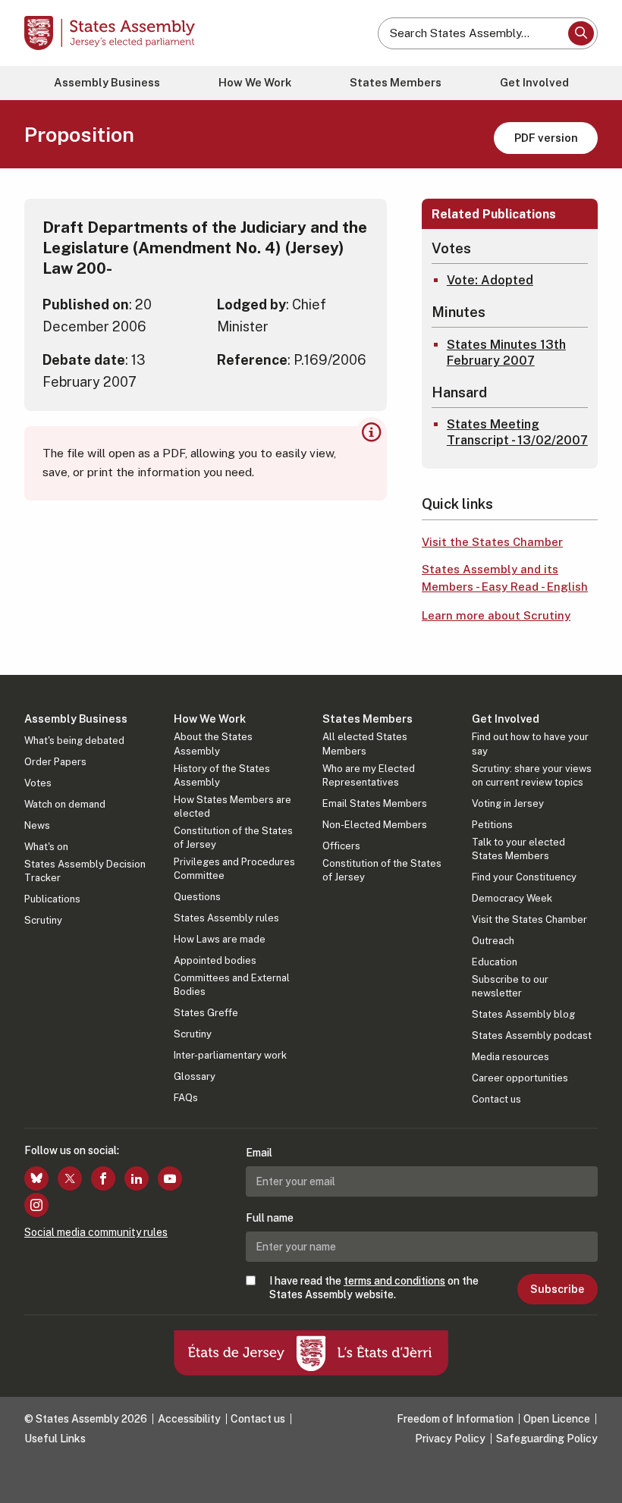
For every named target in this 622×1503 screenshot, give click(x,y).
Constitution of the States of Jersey (233, 837)
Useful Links (55, 1438)
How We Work (254, 82)
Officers (341, 846)
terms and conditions (394, 1281)
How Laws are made (219, 939)
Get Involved (534, 82)
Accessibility (189, 1419)
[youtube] (170, 1178)
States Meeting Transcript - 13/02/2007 (517, 432)
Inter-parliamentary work (230, 1055)
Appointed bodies (215, 960)
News (37, 825)
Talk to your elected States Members (518, 848)
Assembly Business (107, 82)
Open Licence (556, 1419)
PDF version (546, 137)
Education (494, 962)
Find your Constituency (524, 877)
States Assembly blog (523, 1014)
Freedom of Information (455, 1419)
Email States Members (374, 803)
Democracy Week (512, 898)
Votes (38, 783)
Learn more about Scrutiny (496, 615)
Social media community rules (96, 1232)
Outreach (493, 940)
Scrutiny (43, 920)
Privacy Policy (450, 1438)
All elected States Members (364, 743)
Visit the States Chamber (492, 541)
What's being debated (74, 740)
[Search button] (581, 33)
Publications (52, 899)
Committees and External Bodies (232, 984)
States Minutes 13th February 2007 (506, 352)
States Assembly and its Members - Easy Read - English (505, 578)
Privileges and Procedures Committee (234, 868)
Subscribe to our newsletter (510, 986)
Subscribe (557, 1289)
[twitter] (70, 1178)
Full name (270, 1218)
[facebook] (103, 1178)
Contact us (496, 1099)
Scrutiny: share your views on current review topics (532, 775)
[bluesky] (36, 1178)
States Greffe (206, 1012)
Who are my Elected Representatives (368, 775)
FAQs (186, 1097)
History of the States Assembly (222, 775)
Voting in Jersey (508, 803)
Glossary (194, 1076)
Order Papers (55, 761)
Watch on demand (64, 804)
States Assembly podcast (532, 1035)
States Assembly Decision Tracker (85, 870)
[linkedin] (136, 1178)
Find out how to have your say (530, 743)
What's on (46, 846)
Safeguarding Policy (547, 1438)
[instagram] (36, 1205)
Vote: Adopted (490, 280)
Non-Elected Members (374, 824)
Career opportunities (520, 1078)
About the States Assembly (213, 743)
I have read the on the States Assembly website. (374, 1288)
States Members (395, 82)
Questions (197, 896)
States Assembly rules (226, 918)
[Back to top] (595, 1476)
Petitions (492, 824)
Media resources (510, 1056)
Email (259, 1153)
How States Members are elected (232, 806)
